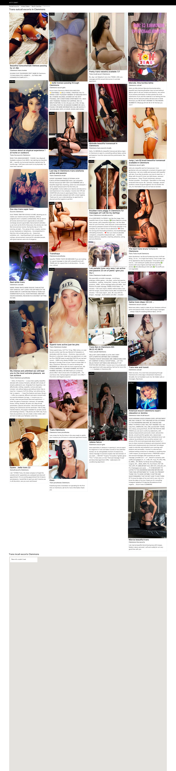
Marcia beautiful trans (139, 540)
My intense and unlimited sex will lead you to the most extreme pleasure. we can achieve (27, 373)
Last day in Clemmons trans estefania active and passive (67, 172)
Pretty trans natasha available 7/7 (104, 71)
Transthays (55, 253)
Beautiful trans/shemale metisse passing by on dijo (28, 66)
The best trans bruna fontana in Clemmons (143, 250)
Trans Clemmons (57, 430)
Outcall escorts (14, 6)
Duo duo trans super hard (21, 209)
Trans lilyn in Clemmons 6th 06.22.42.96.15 (101, 348)
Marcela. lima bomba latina (141, 83)
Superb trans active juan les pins (64, 344)
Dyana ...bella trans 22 (20, 467)
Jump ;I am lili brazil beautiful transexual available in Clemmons (147, 161)
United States (25, 6)
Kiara (52, 480)
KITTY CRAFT (13, 2)
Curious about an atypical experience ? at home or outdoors (27, 151)
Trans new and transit (139, 367)
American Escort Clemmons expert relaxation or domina (145, 412)
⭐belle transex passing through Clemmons (64, 84)
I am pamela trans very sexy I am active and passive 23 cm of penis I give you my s (107, 270)
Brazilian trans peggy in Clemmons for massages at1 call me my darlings (106, 211)
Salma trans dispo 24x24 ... (141, 302)
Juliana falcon (95, 442)
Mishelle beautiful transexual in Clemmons (103, 144)
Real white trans (17, 282)
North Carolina (36, 6)
